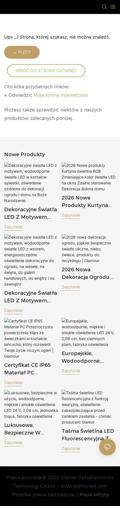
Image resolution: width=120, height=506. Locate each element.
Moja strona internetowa (60, 95)
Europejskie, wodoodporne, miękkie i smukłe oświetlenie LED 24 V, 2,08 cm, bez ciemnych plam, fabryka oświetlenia (88, 357)
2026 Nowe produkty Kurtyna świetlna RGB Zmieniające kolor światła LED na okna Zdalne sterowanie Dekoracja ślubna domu (85, 202)
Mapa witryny (94, 494)
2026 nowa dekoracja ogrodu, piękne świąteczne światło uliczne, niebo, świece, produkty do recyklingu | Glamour (86, 274)
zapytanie (13, 226)
